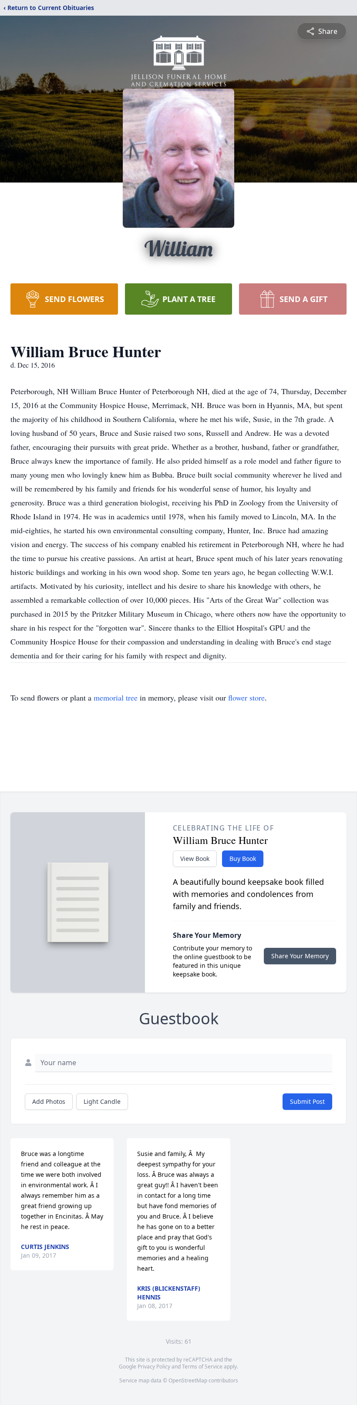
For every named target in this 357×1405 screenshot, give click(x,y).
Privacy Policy (154, 1366)
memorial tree (116, 697)
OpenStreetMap (187, 1380)
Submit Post (307, 1101)
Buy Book (242, 858)
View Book (194, 858)
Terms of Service (202, 1366)
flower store (246, 697)
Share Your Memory (300, 956)
